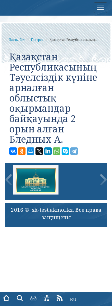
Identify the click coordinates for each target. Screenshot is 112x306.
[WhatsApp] (56, 151)
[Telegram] (74, 151)
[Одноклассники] (22, 151)
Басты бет (17, 39)
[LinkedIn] (48, 151)
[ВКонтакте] (13, 151)
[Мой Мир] (30, 151)
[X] (39, 151)
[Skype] (65, 151)
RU (73, 299)
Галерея (37, 39)
